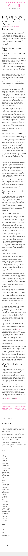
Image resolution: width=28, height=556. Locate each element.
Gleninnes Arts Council (14, 3)
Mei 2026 (4, 460)
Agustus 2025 (5, 475)
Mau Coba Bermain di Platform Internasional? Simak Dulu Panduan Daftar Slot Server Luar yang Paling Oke (13, 429)
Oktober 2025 (5, 472)
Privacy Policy (19, 554)
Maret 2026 (5, 463)
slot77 (3, 529)
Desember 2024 (6, 487)
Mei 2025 (4, 480)
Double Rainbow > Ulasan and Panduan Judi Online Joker (7, 408)
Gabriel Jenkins (16, 26)
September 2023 (6, 511)
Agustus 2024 (5, 492)
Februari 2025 (5, 484)
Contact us (12, 554)
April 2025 (4, 482)
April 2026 (4, 462)
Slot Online (8, 398)
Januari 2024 (5, 504)
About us (7, 554)
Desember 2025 (6, 468)
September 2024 (6, 491)
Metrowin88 (19, 329)
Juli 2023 (4, 515)
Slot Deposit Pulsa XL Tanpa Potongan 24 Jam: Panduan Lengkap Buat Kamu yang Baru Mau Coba (13, 434)
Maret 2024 (5, 501)
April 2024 (4, 499)
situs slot (4, 532)
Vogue (14, 547)
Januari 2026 (5, 467)
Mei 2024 (4, 498)
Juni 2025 (4, 479)
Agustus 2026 (5, 455)
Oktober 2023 (5, 510)
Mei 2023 (4, 518)
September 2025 (6, 474)
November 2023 (6, 508)
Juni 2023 (4, 516)
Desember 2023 (6, 506)
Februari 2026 (5, 465)
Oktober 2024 (5, 489)
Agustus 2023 (5, 513)
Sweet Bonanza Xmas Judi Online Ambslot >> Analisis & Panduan (20, 408)
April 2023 (4, 520)
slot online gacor (6, 535)
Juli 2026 (4, 456)
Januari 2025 (5, 486)
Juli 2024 (4, 494)
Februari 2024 (5, 503)
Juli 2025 (4, 477)
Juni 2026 (4, 458)
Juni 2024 (4, 496)
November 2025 (6, 470)
